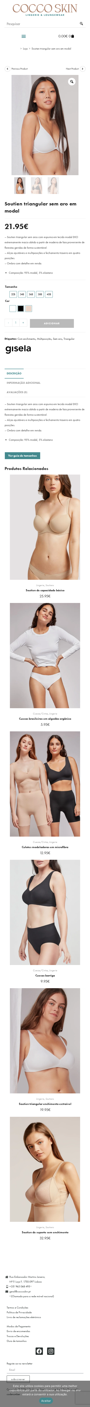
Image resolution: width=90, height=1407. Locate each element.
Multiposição (44, 339)
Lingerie (40, 585)
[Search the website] (45, 23)
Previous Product (20, 68)
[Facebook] (39, 1351)
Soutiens (49, 585)
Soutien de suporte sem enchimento (45, 1232)
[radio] (13, 294)
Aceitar (46, 1400)
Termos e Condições (17, 1307)
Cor (7, 301)
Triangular (69, 339)
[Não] (85, 1394)
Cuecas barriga (45, 975)
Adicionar (52, 323)
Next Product (72, 68)
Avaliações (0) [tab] (17, 392)
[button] (23, 36)
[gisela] (19, 349)
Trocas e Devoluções (18, 1336)
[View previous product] (7, 69)
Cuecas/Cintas (40, 713)
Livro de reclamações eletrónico (24, 1317)
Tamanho (11, 287)
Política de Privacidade (19, 1312)
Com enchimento (26, 339)
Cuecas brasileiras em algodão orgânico (45, 719)
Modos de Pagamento (19, 1326)
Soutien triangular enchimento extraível (45, 1104)
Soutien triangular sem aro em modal (51, 48)
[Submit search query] (81, 24)
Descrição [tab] (14, 373)
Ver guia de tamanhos (22, 455)
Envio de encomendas (18, 1331)
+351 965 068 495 (20, 1286)
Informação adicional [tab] (23, 383)
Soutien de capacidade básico (45, 590)
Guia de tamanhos (17, 1341)
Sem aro (57, 339)
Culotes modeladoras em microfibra (45, 847)
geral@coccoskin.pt (20, 1291)
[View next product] (83, 69)
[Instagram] (50, 1351)
